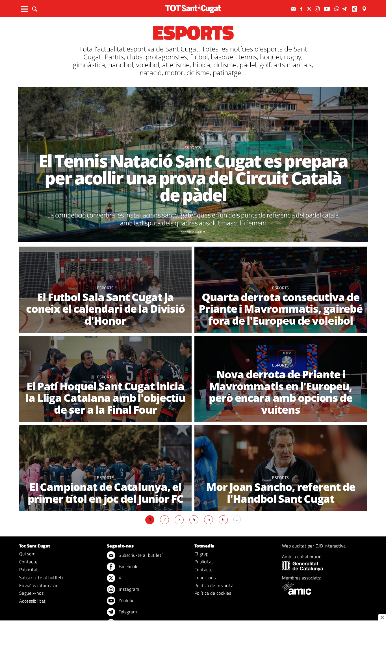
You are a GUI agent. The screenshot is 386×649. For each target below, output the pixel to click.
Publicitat (28, 569)
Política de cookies (212, 593)
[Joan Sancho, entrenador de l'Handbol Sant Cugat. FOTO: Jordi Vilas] (280, 468)
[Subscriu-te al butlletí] (294, 9)
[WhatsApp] (337, 9)
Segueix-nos (31, 593)
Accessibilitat (32, 601)
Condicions (205, 577)
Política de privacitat (214, 585)
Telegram (127, 611)
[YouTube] (327, 9)
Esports (193, 147)
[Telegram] (345, 9)
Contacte (28, 561)
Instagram (128, 589)
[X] (310, 9)
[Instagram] (318, 9)
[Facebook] (302, 9)
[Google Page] (364, 9)
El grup (201, 553)
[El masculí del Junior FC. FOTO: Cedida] (105, 468)
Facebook (127, 566)
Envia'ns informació (38, 585)
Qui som (27, 553)
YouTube (126, 600)
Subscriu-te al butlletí (41, 577)
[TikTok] (355, 9)
